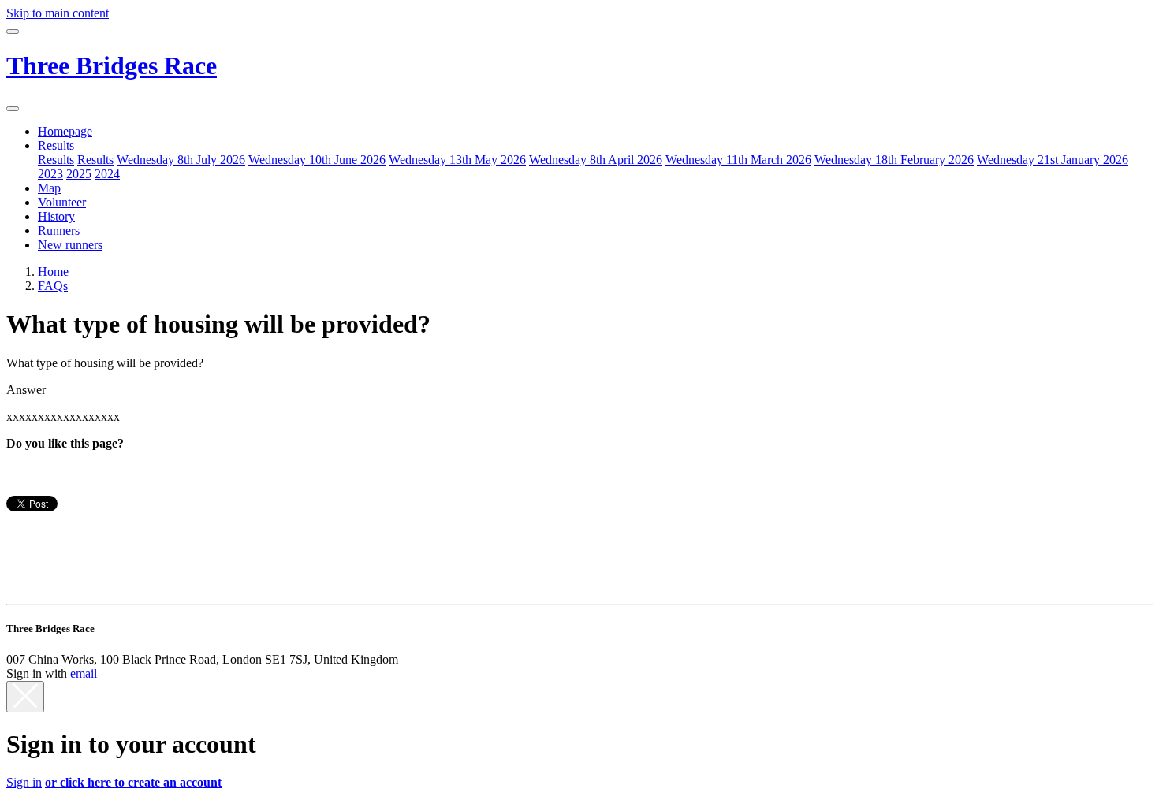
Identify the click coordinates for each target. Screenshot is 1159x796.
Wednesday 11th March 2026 (738, 159)
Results (56, 145)
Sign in (24, 782)
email (83, 673)
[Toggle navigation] (12, 31)
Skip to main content (57, 13)
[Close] (25, 696)
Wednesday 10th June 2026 (317, 159)
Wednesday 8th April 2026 (595, 159)
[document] (579, 760)
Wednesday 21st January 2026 (1052, 159)
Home (53, 271)
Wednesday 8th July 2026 (181, 159)
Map (49, 188)
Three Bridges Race (111, 65)
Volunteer (62, 202)
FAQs (53, 285)
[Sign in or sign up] (12, 108)
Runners (59, 230)
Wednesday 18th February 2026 (894, 159)
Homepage (65, 131)
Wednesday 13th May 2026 (457, 159)
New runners (70, 244)
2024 (107, 173)
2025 (78, 173)
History (56, 216)
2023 (50, 173)
